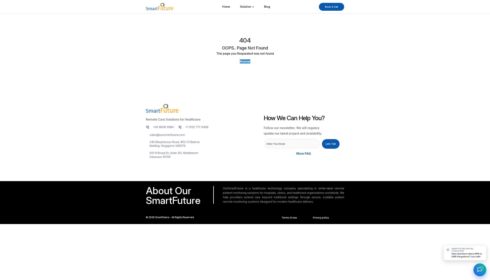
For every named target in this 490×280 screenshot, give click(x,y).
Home (226, 6)
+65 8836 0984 (163, 127)
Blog (267, 6)
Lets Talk (331, 143)
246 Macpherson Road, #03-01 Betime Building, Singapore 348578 (175, 144)
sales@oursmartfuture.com (167, 134)
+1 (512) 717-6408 (196, 127)
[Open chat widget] (479, 269)
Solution (245, 6)
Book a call (331, 6)
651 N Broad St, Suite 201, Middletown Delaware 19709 (174, 154)
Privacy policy (321, 217)
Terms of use (289, 217)
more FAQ (304, 153)
